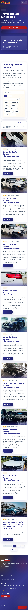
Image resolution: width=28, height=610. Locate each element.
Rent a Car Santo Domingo (11, 99)
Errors (6, 114)
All (5, 96)
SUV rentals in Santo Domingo (8, 575)
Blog (10, 96)
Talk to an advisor (13, 27)
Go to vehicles (14, 31)
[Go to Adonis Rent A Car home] (6, 2)
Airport (7, 108)
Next (13, 549)
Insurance (13, 108)
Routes (16, 111)
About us (3, 572)
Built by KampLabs (5, 605)
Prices (6, 105)
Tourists (13, 114)
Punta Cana (14, 105)
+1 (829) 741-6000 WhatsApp (9, 588)
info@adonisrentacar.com (7, 590)
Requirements (14, 102)
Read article (7, 173)
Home (2, 59)
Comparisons (8, 111)
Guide (6, 102)
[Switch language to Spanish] (22, 2)
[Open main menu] (25, 2)
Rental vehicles (4, 574)
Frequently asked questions (7, 579)
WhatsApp (6, 596)
